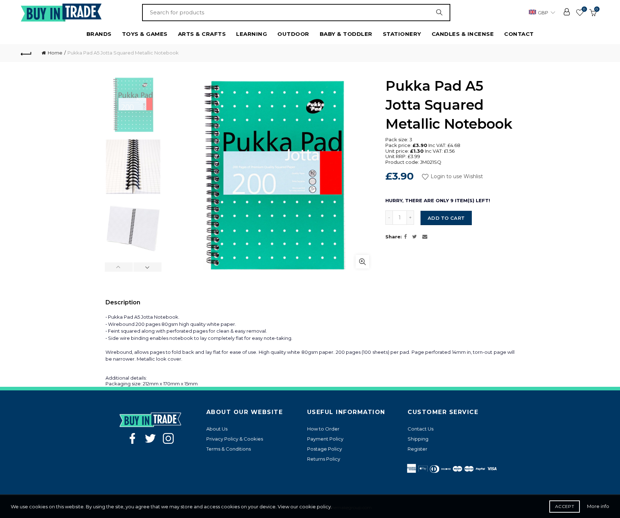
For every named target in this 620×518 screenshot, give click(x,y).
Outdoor (293, 33)
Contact (519, 33)
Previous (119, 267)
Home (55, 53)
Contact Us (420, 429)
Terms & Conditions (228, 449)
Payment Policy (325, 439)
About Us (216, 429)
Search (441, 12)
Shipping (418, 439)
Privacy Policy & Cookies (234, 439)
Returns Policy (323, 459)
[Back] (26, 53)
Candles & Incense (463, 33)
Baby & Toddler (346, 33)
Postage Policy (324, 449)
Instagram (168, 438)
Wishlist (584, 9)
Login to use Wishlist (456, 176)
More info (598, 506)
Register (417, 449)
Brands (99, 33)
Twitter (150, 438)
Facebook (132, 438)
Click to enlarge (362, 261)
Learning (251, 33)
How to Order (323, 429)
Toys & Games (145, 33)
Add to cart (446, 218)
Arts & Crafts (202, 33)
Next (147, 267)
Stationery (402, 33)
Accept (564, 506)
